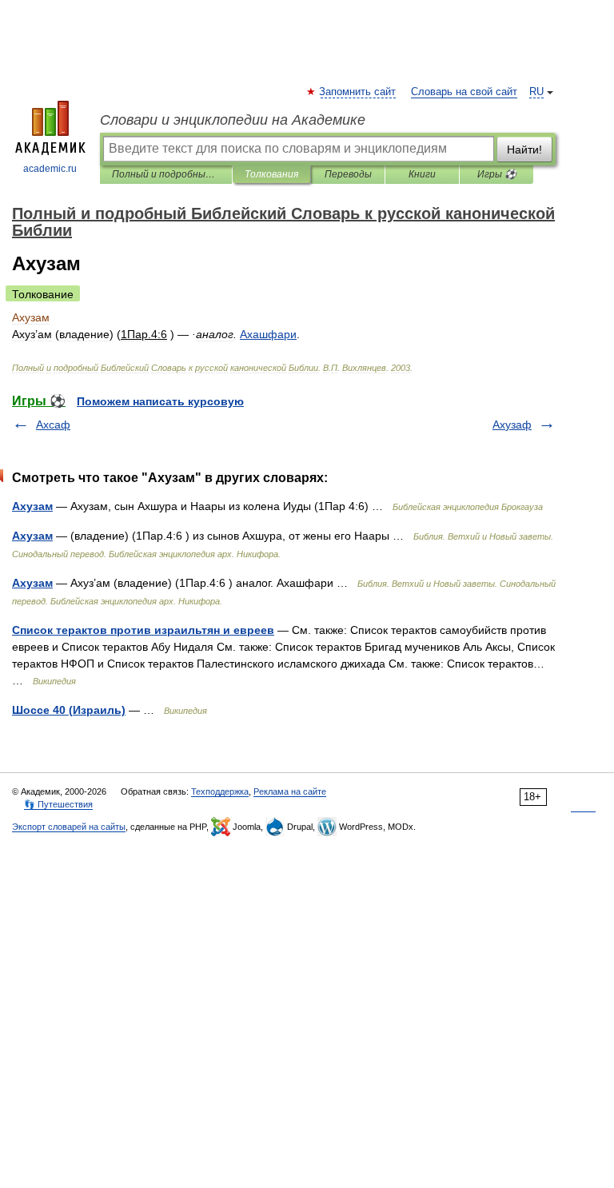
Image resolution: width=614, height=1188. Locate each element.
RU (536, 92)
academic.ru (50, 168)
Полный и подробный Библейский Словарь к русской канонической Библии (166, 174)
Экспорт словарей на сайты (69, 826)
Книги (422, 174)
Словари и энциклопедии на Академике (232, 120)
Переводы (348, 174)
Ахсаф (53, 424)
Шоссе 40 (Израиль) (69, 710)
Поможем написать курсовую (160, 401)
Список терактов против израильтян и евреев (143, 630)
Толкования (271, 174)
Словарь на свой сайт (464, 92)
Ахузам (32, 506)
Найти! (524, 149)
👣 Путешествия (58, 804)
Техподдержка (220, 791)
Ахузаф (512, 424)
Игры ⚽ (496, 174)
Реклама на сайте (289, 791)
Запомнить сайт (358, 92)
